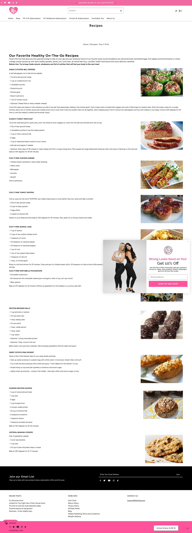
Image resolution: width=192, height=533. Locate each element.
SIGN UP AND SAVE (168, 284)
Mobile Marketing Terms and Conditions (84, 514)
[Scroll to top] (187, 528)
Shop (18, 18)
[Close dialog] (188, 241)
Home (10, 18)
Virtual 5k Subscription (79, 18)
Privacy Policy (73, 506)
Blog (70, 511)
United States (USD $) (166, 528)
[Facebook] (1, 3)
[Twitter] (4, 3)
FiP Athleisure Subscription (54, 18)
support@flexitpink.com (136, 501)
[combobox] (93, 10)
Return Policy (73, 503)
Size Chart (72, 500)
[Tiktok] (16, 3)
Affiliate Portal (74, 508)
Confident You (98, 18)
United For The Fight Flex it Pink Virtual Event (27, 503)
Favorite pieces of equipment (20, 508)
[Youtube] (8, 3)
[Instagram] (13, 3)
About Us (111, 18)
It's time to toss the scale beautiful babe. (25, 506)
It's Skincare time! (16, 500)
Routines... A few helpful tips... (21, 511)
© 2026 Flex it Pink (16, 531)
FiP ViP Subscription (32, 18)
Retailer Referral (74, 516)
